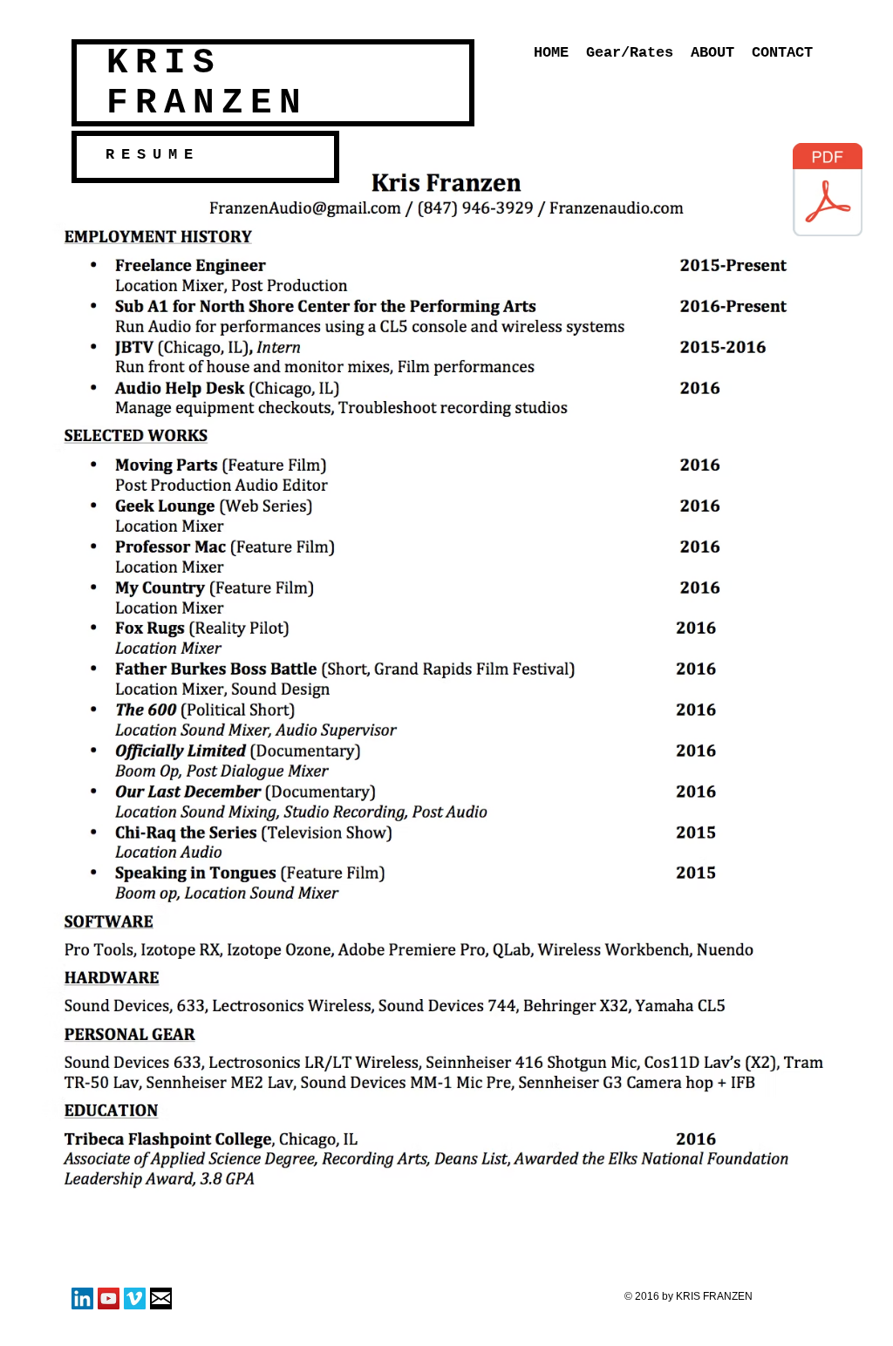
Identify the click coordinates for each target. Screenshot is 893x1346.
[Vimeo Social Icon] (135, 1298)
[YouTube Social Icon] (108, 1298)
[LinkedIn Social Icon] (82, 1298)
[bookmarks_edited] (161, 1298)
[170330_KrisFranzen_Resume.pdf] (827, 192)
